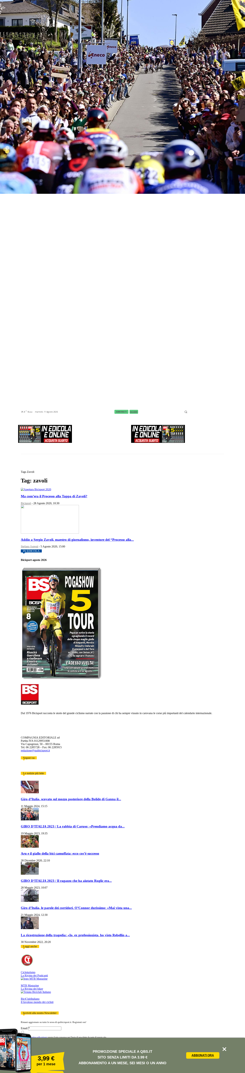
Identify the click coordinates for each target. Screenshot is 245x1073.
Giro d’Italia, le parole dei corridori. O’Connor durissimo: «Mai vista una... (76, 908)
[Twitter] (27, 767)
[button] (185, 411)
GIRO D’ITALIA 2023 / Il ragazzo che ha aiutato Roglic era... (66, 881)
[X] (213, 412)
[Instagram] (195, 412)
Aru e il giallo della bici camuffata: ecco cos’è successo (60, 853)
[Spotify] (208, 412)
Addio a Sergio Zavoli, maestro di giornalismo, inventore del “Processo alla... (77, 540)
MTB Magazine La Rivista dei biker (32, 987)
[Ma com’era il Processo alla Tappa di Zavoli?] (36, 489)
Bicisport (26, 503)
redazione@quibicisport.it (35, 750)
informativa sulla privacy (36, 1037)
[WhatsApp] (217, 412)
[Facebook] (190, 412)
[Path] (204, 412)
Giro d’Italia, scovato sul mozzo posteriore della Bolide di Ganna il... (71, 799)
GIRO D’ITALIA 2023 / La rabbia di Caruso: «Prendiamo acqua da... (73, 826)
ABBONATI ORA (203, 1055)
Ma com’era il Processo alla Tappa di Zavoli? (54, 496)
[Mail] (199, 412)
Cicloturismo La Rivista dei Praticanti (34, 974)
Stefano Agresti (29, 546)
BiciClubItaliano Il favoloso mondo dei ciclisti (37, 1000)
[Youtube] (222, 412)
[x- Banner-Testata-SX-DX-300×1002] (158, 441)
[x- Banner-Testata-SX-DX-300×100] (45, 441)
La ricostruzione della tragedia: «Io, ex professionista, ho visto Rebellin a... (75, 935)
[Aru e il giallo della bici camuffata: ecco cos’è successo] (30, 846)
